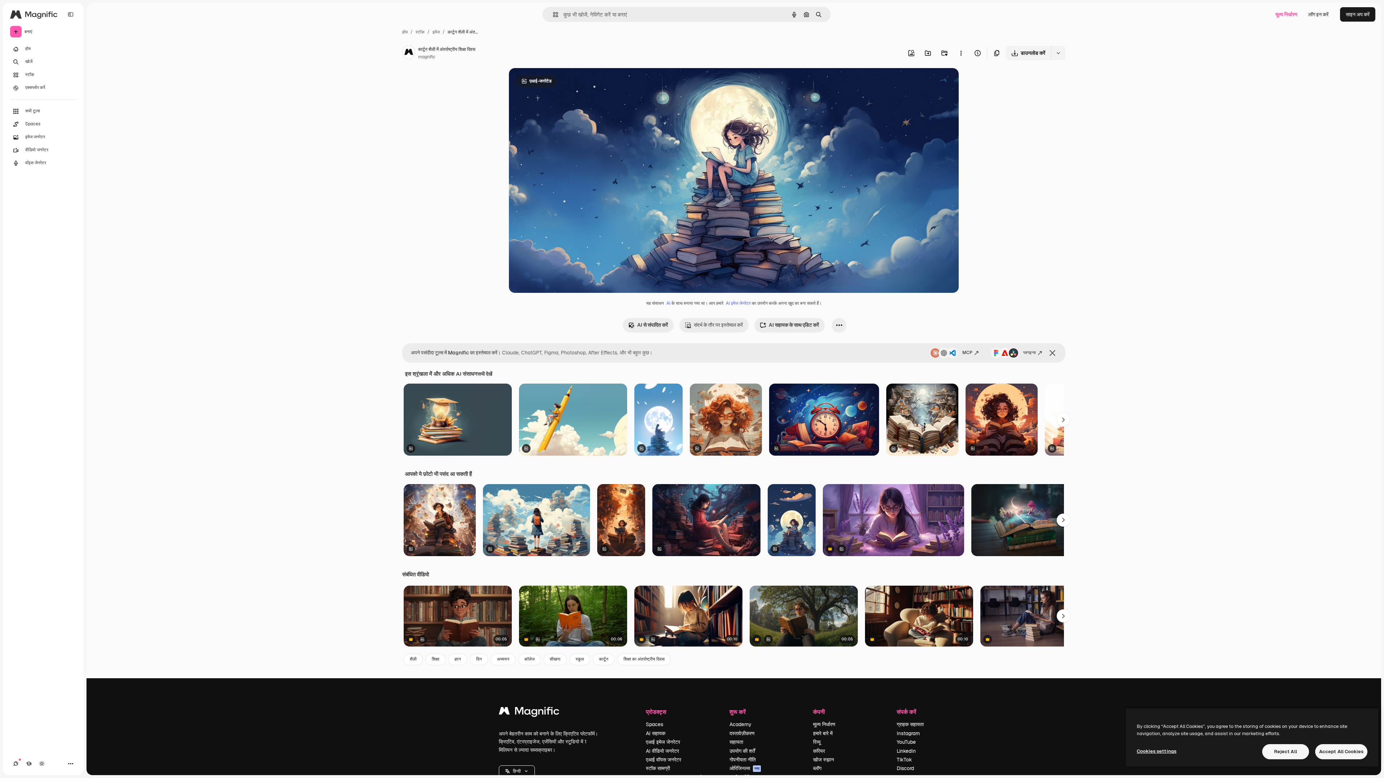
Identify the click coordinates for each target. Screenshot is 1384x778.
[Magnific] (529, 712)
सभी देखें (485, 374)
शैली (413, 659)
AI (668, 303)
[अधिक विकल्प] (961, 53)
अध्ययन (503, 659)
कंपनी (819, 711)
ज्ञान (457, 659)
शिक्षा (435, 659)
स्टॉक (420, 32)
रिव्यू (817, 742)
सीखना (555, 659)
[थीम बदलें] (42, 763)
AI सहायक (655, 733)
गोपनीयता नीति (742, 759)
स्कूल (580, 659)
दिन (479, 659)
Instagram (908, 733)
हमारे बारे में (823, 733)
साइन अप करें (1358, 14)
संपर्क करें (906, 711)
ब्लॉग (817, 768)
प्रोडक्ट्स (656, 711)
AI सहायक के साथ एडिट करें (794, 325)
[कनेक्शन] (16, 763)
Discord (905, 768)
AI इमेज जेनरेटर (738, 303)
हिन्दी (517, 771)
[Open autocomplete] (553, 14)
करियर (819, 751)
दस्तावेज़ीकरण (742, 733)
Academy (740, 724)
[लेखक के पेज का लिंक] (408, 53)
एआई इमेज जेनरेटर (663, 742)
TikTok (904, 759)
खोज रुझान (823, 759)
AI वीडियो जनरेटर (662, 751)
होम (405, 32)
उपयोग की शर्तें (742, 751)
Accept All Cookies (1341, 751)
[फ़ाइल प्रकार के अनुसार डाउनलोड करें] (1058, 53)
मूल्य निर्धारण (1287, 14)
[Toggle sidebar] (70, 14)
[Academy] (29, 763)
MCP (967, 353)
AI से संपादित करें (652, 325)
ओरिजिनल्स (744, 768)
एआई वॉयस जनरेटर (663, 759)
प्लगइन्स (1029, 353)
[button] (517, 771)
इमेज (436, 32)
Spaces (654, 724)
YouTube (906, 742)
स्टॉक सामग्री (658, 768)
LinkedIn (906, 751)
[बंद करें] (1052, 353)
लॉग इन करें (1318, 14)
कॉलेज (529, 659)
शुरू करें (737, 711)
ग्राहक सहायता (910, 724)
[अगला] (1063, 420)
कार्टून (603, 659)
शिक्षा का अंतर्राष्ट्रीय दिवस (644, 659)
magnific (426, 57)
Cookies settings (1156, 751)
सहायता (736, 742)
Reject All (1285, 751)
